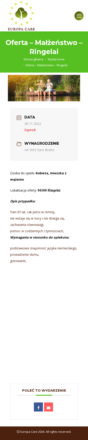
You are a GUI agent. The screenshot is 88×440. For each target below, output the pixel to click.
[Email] (48, 407)
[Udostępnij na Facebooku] (38, 407)
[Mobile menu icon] (78, 15)
